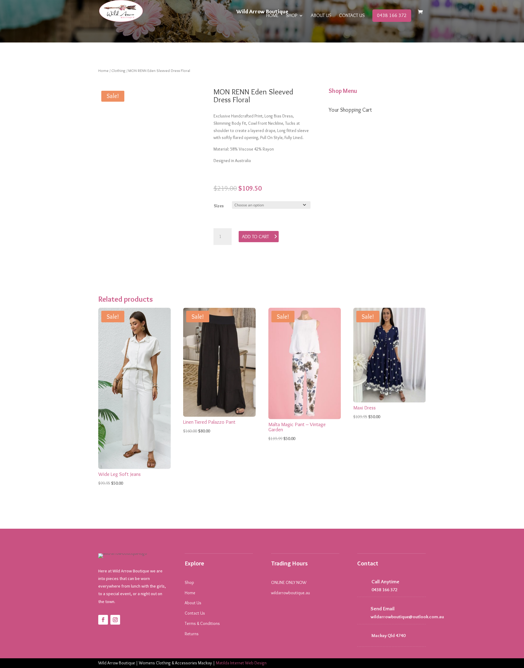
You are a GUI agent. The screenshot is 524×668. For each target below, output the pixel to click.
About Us (321, 15)
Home (272, 15)
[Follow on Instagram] (115, 620)
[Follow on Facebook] (103, 620)
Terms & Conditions (202, 623)
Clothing (118, 70)
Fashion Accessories (362, 184)
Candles (348, 170)
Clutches (349, 198)
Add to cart (255, 236)
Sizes (219, 206)
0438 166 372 (392, 15)
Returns (192, 633)
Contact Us (352, 15)
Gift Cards (351, 213)
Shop (291, 15)
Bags (345, 142)
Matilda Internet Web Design (241, 663)
